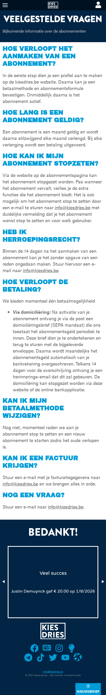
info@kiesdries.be (72, 207)
